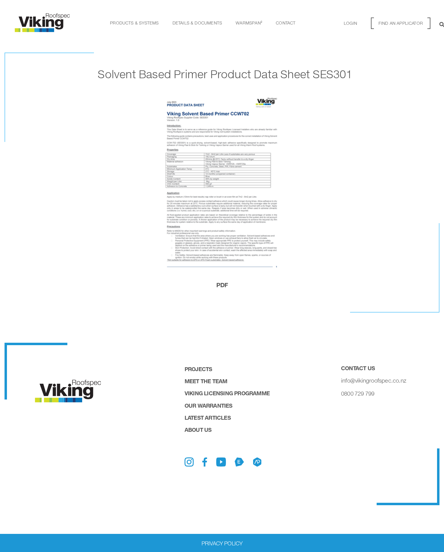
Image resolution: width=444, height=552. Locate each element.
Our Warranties (209, 405)
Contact (285, 22)
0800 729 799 (357, 393)
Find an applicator (400, 23)
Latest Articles (208, 417)
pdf (222, 284)
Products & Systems (134, 22)
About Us (198, 429)
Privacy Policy (222, 543)
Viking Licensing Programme (227, 393)
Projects (198, 369)
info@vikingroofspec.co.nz (373, 380)
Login (350, 23)
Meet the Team (206, 381)
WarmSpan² (249, 22)
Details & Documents (197, 22)
